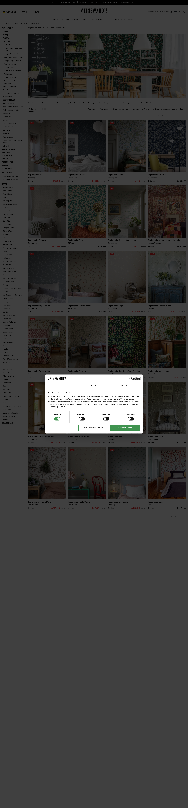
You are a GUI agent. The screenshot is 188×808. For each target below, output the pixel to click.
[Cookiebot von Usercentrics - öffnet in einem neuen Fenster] (131, 378)
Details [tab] (94, 386)
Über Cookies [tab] (126, 386)
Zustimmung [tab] (61, 386)
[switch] (82, 419)
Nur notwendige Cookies (93, 428)
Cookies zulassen (125, 428)
